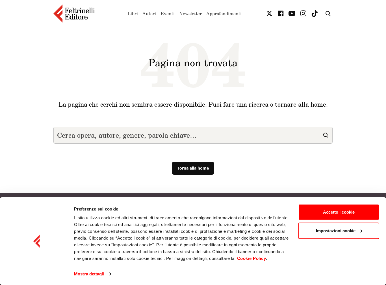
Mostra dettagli (89, 273)
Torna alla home (193, 168)
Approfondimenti (224, 13)
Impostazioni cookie (335, 230)
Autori (149, 13)
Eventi (168, 13)
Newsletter (190, 13)
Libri (132, 13)
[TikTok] (314, 13)
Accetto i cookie (339, 212)
